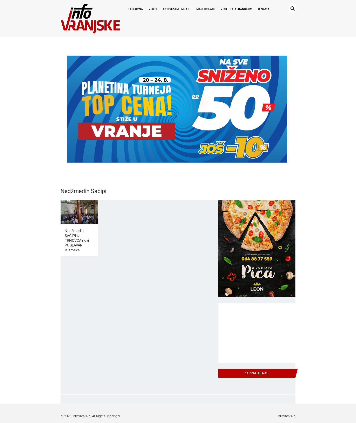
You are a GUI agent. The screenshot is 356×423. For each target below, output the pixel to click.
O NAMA (263, 9)
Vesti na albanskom (236, 9)
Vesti (153, 9)
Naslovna (135, 9)
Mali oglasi (205, 9)
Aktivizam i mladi (177, 9)
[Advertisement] (256, 333)
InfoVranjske (81, 416)
